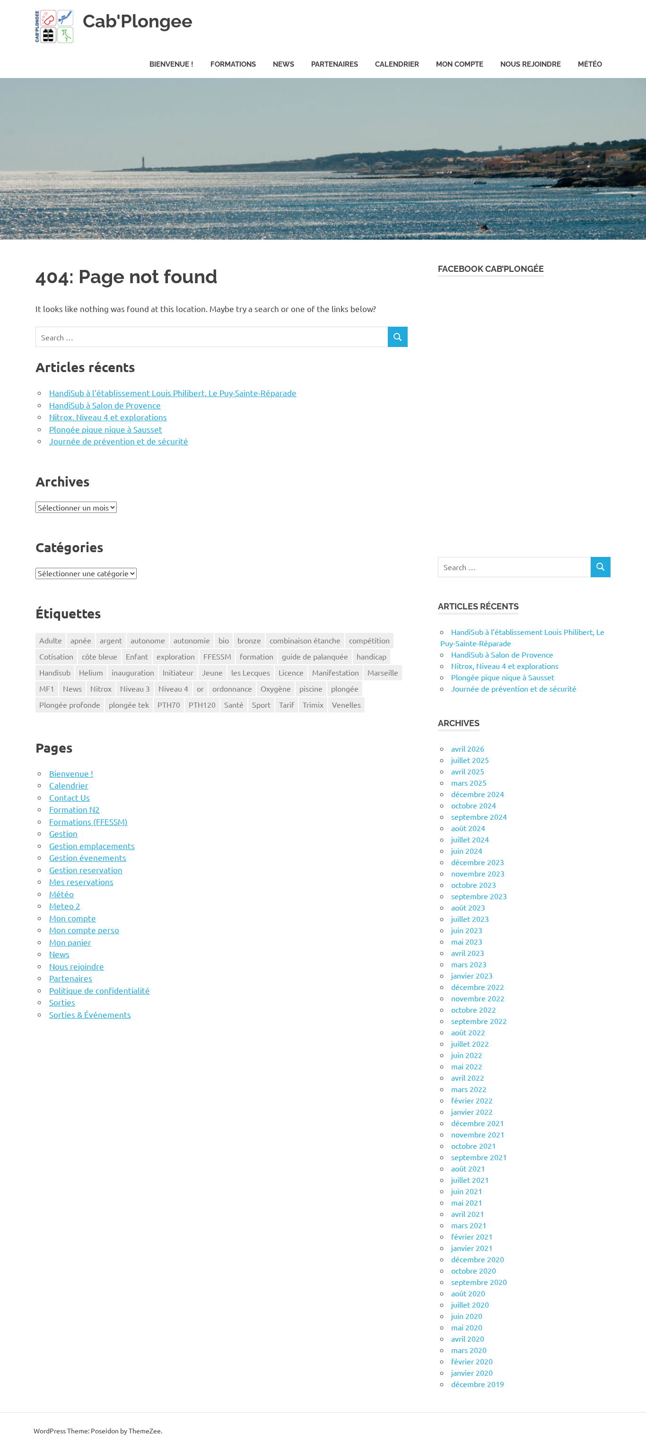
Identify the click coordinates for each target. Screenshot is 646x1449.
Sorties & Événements (90, 1014)
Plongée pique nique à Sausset (105, 429)
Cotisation (56, 656)
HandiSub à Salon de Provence (105, 405)
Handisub (54, 672)
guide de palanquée (315, 656)
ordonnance (232, 688)
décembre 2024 (477, 793)
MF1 (46, 688)
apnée (80, 640)
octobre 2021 (473, 1145)
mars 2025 (469, 782)
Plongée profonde (69, 704)
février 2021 (472, 1236)
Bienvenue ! (171, 64)
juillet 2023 (470, 918)
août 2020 (468, 1293)
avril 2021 (467, 1213)
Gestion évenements (87, 857)
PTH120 (202, 704)
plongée (344, 688)
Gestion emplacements (92, 845)
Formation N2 (74, 809)
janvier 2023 (472, 975)
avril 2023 (467, 952)
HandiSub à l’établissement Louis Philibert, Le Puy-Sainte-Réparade (173, 393)
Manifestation (335, 672)
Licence (291, 672)
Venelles (346, 704)
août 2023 (468, 907)
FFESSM (217, 656)
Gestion (63, 833)
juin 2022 (466, 1054)
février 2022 (472, 1100)
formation (256, 656)
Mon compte (459, 64)
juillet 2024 (470, 839)
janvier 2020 (472, 1372)
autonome (148, 640)
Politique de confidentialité (99, 990)
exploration (176, 656)
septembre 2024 (479, 816)
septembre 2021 (479, 1157)
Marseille (382, 672)
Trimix (313, 704)
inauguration (133, 672)
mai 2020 (466, 1327)
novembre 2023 (478, 873)
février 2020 (472, 1361)
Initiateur (178, 672)
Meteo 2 (64, 906)
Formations (233, 64)
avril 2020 (467, 1338)
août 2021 (468, 1168)
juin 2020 (466, 1315)
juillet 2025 (470, 759)
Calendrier (397, 64)
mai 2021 (466, 1202)
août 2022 (468, 1032)
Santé (234, 704)
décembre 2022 (477, 986)
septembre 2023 (479, 896)
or (200, 688)
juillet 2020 (470, 1304)
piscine (311, 688)
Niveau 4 (173, 688)
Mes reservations (81, 881)
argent (111, 640)
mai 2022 (466, 1066)
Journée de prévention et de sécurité (118, 441)
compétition (369, 640)
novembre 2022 (478, 998)
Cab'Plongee (137, 21)
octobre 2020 (473, 1270)
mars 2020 (469, 1349)
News (283, 64)
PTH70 (168, 704)
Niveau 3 (135, 688)
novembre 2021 (478, 1134)
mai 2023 (466, 941)
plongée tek (129, 704)
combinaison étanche (305, 640)
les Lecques (250, 672)
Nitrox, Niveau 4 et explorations (108, 417)
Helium (91, 672)
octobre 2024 (473, 805)
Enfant (137, 656)
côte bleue (99, 656)
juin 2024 (466, 850)
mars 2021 (469, 1225)
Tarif (286, 704)
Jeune (212, 672)
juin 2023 (466, 930)
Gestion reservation (85, 870)
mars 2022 (469, 1088)
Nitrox (101, 688)
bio (223, 640)
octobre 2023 (473, 884)
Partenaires (334, 64)
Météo (590, 64)
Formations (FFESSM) (88, 821)
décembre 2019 (477, 1383)
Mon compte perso (84, 930)
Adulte (50, 640)
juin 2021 (466, 1191)
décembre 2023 (477, 862)
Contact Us (69, 797)
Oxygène (276, 688)
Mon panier (70, 942)
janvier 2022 (472, 1111)
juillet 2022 (470, 1043)
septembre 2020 (479, 1281)
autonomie (192, 640)
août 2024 (468, 828)
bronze (249, 640)
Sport (261, 704)
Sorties (62, 1002)
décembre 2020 (477, 1259)
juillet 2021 (470, 1179)
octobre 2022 (473, 1009)
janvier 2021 (472, 1247)
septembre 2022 (479, 1020)
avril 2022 (467, 1077)
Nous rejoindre (530, 64)
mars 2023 (469, 964)
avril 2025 (467, 771)
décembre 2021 (477, 1123)
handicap (371, 656)
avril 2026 (467, 748)
